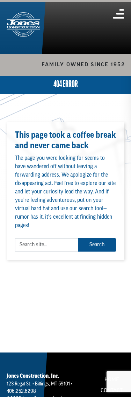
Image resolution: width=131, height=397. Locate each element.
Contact (112, 390)
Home (111, 380)
